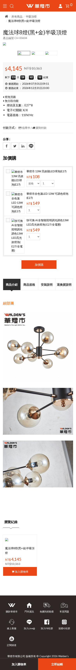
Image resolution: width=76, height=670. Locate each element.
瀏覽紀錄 (11, 522)
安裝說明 (47, 284)
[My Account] (12, 5)
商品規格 (29, 284)
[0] (67, 6)
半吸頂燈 (31, 16)
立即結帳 (57, 664)
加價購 (39, 264)
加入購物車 (19, 664)
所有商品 (16, 16)
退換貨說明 (64, 284)
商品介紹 (12, 284)
